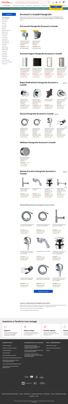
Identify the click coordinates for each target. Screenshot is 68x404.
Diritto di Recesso (46, 393)
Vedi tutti (65, 82)
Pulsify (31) (4, 51)
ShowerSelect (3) (5, 40)
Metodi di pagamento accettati (9, 355)
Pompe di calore (37, 5)
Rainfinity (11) (5, 32)
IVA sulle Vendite (6, 352)
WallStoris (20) (5, 47)
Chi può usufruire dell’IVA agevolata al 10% (12, 357)
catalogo (26, 310)
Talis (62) (4, 23)
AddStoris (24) (5, 49)
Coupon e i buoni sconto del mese (53, 348)
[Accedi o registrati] (60, 2)
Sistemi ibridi (44, 5)
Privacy (37, 396)
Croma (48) (4, 35)
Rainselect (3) (5, 39)
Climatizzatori (29, 5)
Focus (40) (4, 25)
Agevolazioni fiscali (64, 5)
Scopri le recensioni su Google (37, 8)
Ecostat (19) (4, 44)
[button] (65, 67)
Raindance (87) (5, 33)
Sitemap (48, 350)
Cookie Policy (32, 396)
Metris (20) (4, 21)
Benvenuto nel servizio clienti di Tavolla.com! (10, 393)
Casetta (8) (4, 58)
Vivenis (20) (4, 53)
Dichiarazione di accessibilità (60, 393)
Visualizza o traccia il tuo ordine (9, 348)
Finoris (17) (4, 54)
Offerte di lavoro (27, 393)
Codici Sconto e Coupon (51, 345)
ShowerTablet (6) (5, 42)
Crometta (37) (5, 37)
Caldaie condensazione (53, 5)
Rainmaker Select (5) (6, 30)
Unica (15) (4, 46)
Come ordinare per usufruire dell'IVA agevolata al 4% (11, 367)
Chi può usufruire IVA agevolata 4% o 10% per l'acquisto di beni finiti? (33, 351)
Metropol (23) (5, 19)
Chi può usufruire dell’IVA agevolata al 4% (12, 363)
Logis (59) (4, 28)
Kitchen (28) (4, 56)
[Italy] (56, 2)
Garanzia (52, 393)
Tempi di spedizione (7, 350)
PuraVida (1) (4, 63)
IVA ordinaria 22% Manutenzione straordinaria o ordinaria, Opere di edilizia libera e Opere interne (33, 355)
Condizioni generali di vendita (36, 393)
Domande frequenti (7, 345)
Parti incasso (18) (5, 60)
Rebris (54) (4, 26)
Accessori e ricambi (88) (7, 61)
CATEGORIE (7, 5)
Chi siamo (21, 393)
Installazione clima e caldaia (18, 5)
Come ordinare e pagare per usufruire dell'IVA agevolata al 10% (11, 361)
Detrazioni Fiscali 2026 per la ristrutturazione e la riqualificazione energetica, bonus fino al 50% (32, 347)
